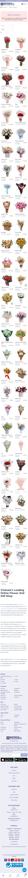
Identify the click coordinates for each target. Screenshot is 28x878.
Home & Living (17, 706)
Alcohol (16, 717)
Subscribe (24, 755)
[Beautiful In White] (21, 558)
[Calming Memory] (7, 539)
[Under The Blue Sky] (7, 190)
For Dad (2, 681)
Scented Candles (18, 709)
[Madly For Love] (7, 466)
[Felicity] (21, 62)
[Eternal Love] (21, 503)
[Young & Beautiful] (21, 136)
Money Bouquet (18, 708)
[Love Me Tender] (7, 485)
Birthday (16, 690)
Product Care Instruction (14, 773)
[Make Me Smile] (21, 448)
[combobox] (23, 4)
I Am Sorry (3, 699)
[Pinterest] (19, 860)
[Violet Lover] (21, 318)
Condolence (17, 692)
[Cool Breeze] (21, 44)
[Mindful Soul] (21, 430)
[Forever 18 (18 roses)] (7, 81)
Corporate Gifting (18, 695)
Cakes (2, 715)
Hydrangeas (17, 722)
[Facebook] (5, 860)
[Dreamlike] (7, 521)
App (14, 775)
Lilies (2, 731)
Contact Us (14, 789)
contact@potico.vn (14, 816)
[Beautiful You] (7, 44)
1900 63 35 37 (14, 810)
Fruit (2, 717)
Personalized (3, 709)
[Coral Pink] (21, 521)
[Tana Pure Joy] (21, 282)
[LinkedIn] (22, 860)
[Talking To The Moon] (7, 357)
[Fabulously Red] (7, 282)
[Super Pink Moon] (21, 357)
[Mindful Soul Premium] (7, 430)
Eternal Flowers (18, 727)
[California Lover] (21, 539)
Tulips (2, 724)
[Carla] (21, 99)
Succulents (3, 729)
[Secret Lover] (21, 393)
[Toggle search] (26, 4)
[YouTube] (15, 860)
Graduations (17, 688)
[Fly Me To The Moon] (7, 99)
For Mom (3, 679)
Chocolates (16, 715)
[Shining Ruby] (21, 190)
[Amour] (21, 264)
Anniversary (3, 697)
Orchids (16, 729)
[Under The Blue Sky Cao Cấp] (7, 338)
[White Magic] (21, 300)
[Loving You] (21, 466)
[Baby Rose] (7, 264)
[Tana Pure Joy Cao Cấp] (21, 337)
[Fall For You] (21, 81)
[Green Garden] (21, 245)
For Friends (3, 683)
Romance (3, 688)
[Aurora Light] (21, 154)
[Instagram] (9, 860)
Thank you (3, 695)
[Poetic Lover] (7, 154)
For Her (16, 676)
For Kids (16, 681)
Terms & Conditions (14, 797)
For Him (16, 679)
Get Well (16, 697)
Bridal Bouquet (4, 690)
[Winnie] (7, 300)
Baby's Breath (17, 731)
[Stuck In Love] (21, 172)
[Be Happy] (7, 227)
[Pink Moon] (21, 411)
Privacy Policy (14, 800)
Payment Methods (14, 794)
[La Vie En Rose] (7, 117)
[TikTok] (12, 860)
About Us (14, 770)
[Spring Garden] (21, 375)
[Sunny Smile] (21, 227)
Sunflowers (3, 727)
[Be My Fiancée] (7, 576)
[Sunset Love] (7, 375)
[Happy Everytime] (7, 245)
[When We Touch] (7, 318)
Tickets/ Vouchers (5, 708)
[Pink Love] (7, 172)
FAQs (14, 792)
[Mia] (7, 448)
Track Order (14, 781)
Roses (2, 722)
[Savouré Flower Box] (21, 209)
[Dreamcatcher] (7, 62)
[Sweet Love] (7, 135)
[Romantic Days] (7, 393)
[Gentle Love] (7, 503)
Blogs (14, 778)
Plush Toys (3, 704)
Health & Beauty (4, 706)
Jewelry (16, 704)
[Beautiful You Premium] (7, 558)
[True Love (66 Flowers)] (21, 117)
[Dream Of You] (7, 209)
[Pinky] (7, 411)
